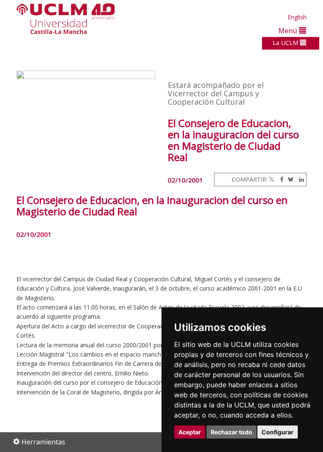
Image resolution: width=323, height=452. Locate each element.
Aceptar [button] (189, 432)
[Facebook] (279, 179)
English (297, 17)
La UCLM (286, 42)
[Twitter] (271, 179)
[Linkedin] (299, 179)
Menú (288, 30)
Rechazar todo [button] (231, 432)
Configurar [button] (278, 432)
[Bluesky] (289, 179)
